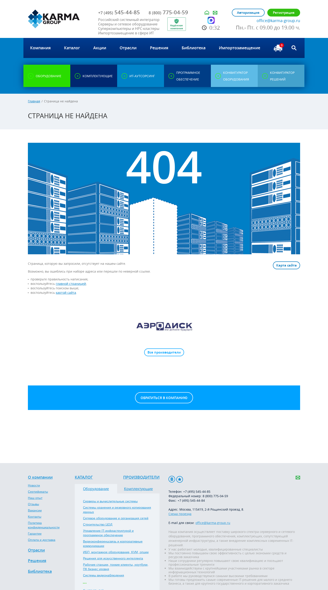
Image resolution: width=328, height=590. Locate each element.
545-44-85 (119, 12)
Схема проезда (179, 514)
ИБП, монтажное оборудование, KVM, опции (116, 552)
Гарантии (35, 533)
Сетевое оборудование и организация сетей (115, 518)
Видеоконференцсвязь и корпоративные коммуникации (113, 544)
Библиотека (40, 571)
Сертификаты (38, 491)
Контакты (34, 516)
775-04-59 (168, 12)
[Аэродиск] (164, 326)
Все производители (164, 352)
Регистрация (284, 12)
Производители (141, 477)
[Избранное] (179, 479)
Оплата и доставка (41, 540)
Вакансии (35, 510)
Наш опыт (35, 498)
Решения (37, 560)
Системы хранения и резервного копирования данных (117, 510)
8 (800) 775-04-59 (215, 496)
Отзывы (33, 504)
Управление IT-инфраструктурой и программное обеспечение (108, 533)
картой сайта (66, 292)
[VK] (171, 479)
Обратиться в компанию (164, 397)
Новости (34, 485)
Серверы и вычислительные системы (110, 501)
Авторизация (248, 12)
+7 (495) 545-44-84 (191, 500)
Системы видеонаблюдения (103, 575)
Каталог (84, 477)
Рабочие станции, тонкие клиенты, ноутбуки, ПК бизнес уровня (115, 567)
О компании (40, 477)
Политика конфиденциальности (44, 525)
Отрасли (36, 550)
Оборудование (96, 488)
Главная (34, 101)
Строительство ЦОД (97, 524)
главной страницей (71, 284)
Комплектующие (138, 488)
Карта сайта (286, 265)
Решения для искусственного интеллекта (113, 558)
